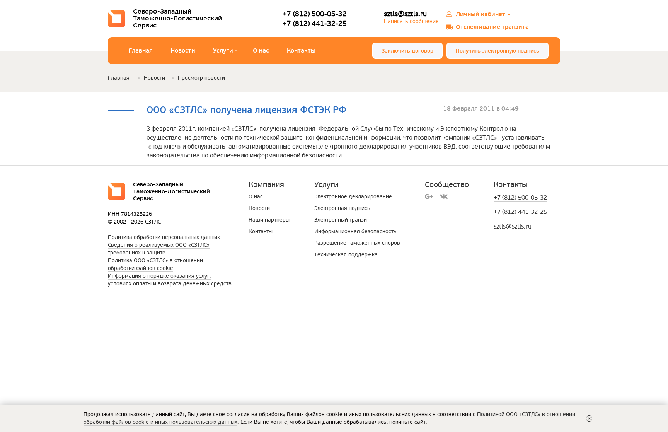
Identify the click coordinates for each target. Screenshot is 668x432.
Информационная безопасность (355, 231)
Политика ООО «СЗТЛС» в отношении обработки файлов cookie (155, 264)
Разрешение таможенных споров (357, 243)
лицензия (301, 129)
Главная (140, 51)
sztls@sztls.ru (405, 14)
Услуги (225, 51)
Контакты (301, 51)
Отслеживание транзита (492, 27)
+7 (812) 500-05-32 (315, 14)
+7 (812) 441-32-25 (315, 23)
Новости (182, 51)
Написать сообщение (411, 21)
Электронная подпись (342, 208)
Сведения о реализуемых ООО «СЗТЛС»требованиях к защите (159, 249)
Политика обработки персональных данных (164, 237)
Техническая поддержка (346, 254)
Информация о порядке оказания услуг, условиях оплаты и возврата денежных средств (170, 280)
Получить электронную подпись (497, 51)
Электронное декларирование (353, 196)
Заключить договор (407, 51)
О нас (261, 51)
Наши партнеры (269, 220)
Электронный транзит (341, 220)
